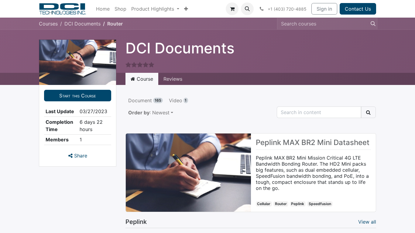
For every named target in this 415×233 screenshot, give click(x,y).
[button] (247, 8)
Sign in (324, 9)
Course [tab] (144, 79)
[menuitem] (103, 9)
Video (178, 100)
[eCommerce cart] (232, 8)
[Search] (371, 23)
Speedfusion (320, 203)
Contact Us (358, 9)
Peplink (297, 203)
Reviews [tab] (172, 79)
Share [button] (80, 156)
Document (144, 100)
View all (367, 222)
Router (281, 203)
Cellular (263, 203)
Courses (48, 24)
